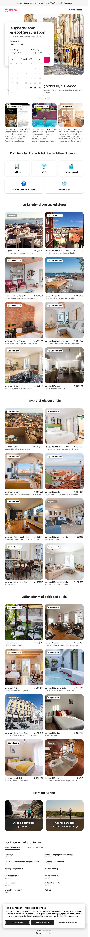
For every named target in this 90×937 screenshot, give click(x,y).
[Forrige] (40, 98)
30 (40, 88)
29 (35, 88)
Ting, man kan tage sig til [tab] (33, 847)
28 (31, 88)
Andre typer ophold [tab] (12, 847)
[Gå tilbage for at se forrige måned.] (12, 59)
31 (12, 93)
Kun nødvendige (42, 922)
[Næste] (48, 98)
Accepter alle (17, 922)
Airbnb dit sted (75, 10)
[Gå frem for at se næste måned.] (39, 59)
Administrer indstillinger (68, 922)
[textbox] (18, 52)
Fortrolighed (40, 933)
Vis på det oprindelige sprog (61, 3)
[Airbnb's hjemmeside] (11, 10)
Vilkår (50, 933)
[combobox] (29, 44)
